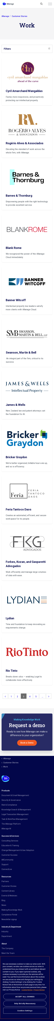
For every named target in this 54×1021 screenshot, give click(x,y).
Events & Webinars (9, 896)
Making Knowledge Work (12, 910)
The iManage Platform (11, 824)
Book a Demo (27, 743)
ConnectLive (7, 869)
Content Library (8, 891)
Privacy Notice (39, 990)
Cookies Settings (25, 1011)
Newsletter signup (9, 919)
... (42, 696)
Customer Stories (9, 886)
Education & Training (10, 845)
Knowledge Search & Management (16, 810)
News (4, 905)
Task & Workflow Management (15, 819)
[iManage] (8, 4)
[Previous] (5, 696)
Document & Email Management (15, 795)
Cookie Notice (27, 990)
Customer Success (9, 855)
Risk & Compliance (9, 805)
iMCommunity (8, 860)
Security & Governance (11, 800)
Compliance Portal (9, 915)
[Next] (48, 696)
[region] (25, 987)
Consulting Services (10, 841)
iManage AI (6, 829)
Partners (5, 881)
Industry (5, 931)
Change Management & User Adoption (18, 850)
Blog (3, 900)
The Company (8, 948)
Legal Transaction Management (15, 814)
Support (5, 864)
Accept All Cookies (24, 997)
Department (7, 936)
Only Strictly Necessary (25, 1004)
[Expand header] (50, 4)
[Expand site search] (41, 4)
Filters (7, 48)
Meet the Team (8, 953)
